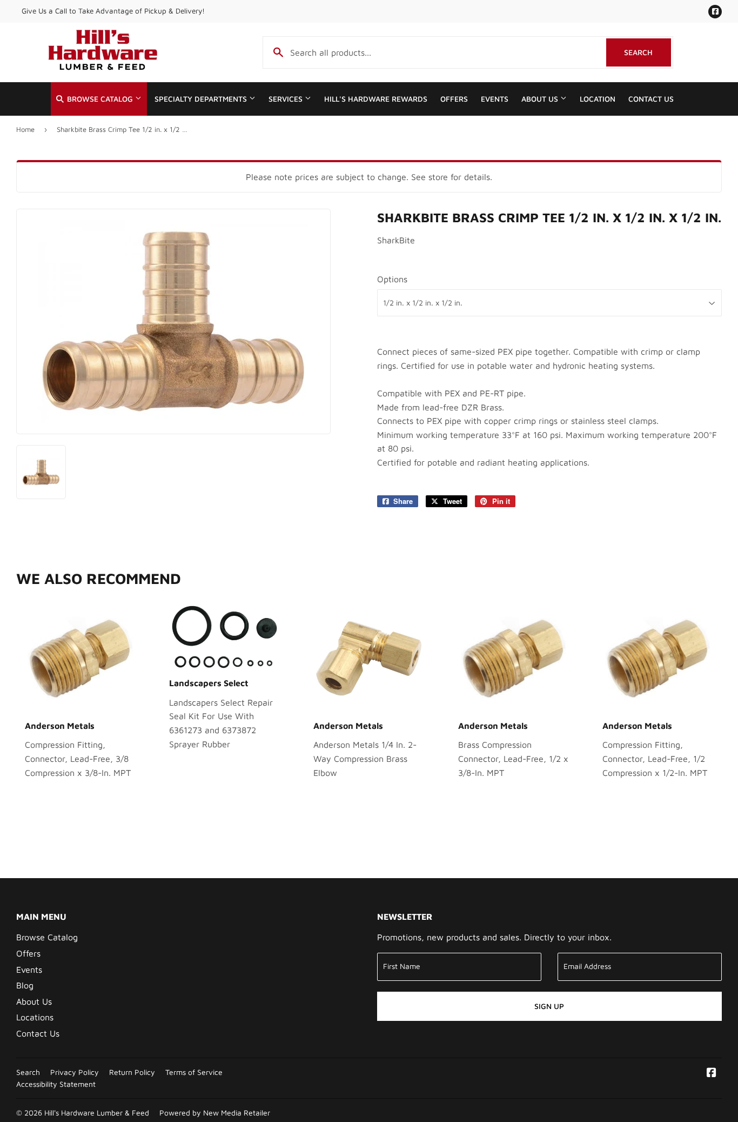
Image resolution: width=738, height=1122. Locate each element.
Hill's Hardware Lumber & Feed (96, 1112)
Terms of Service (194, 1072)
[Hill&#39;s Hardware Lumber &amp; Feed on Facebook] (711, 1073)
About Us (540, 99)
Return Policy (132, 1072)
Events (494, 99)
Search (647, 52)
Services (287, 99)
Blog (24, 985)
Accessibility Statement (56, 1084)
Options (392, 279)
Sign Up (549, 1006)
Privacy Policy (74, 1072)
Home (25, 129)
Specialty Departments (202, 99)
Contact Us (651, 99)
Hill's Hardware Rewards (375, 99)
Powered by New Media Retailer (214, 1112)
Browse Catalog (100, 99)
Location (597, 99)
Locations (34, 1017)
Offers (454, 99)
